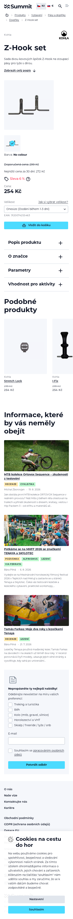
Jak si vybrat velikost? (53, 202)
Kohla (7, 35)
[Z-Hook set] (29, 105)
